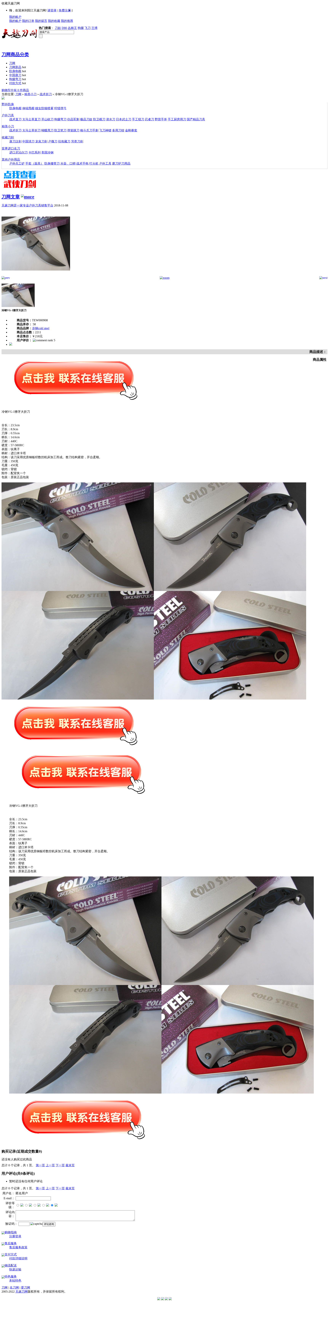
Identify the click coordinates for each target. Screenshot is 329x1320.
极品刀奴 (86, 119)
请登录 (52, 10)
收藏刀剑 (8, 137)
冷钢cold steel (40, 328)
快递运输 (15, 1269)
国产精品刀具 (196, 119)
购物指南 (11, 1232)
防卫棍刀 (99, 119)
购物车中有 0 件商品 (15, 90)
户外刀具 (8, 115)
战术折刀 (46, 94)
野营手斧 (161, 119)
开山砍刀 (47, 119)
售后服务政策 (18, 1247)
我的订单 (28, 20)
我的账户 (15, 16)
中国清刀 (28, 141)
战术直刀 (15, 119)
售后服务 (11, 1243)
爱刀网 (25, 1287)
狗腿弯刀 (15, 79)
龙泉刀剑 (41, 141)
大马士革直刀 (31, 119)
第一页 (40, 1165)
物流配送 (11, 1265)
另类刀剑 (77, 141)
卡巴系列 (34, 152)
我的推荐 (67, 20)
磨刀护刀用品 (121, 163)
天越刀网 (21, 1291)
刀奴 (58, 28)
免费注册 (65, 10)
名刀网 (14, 1287)
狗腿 (81, 28)
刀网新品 (15, 67)
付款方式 (15, 83)
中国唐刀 (15, 75)
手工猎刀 (138, 119)
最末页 (70, 1165)
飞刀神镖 (105, 130)
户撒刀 (52, 141)
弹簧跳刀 (73, 130)
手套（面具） (34, 163)
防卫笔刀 (60, 130)
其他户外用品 (11, 159)
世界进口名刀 (11, 148)
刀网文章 (11, 196)
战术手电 (82, 163)
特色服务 (11, 1276)
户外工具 (105, 163)
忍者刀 (149, 119)
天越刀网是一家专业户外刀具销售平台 (27, 205)
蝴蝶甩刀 (47, 130)
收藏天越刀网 (11, 3)
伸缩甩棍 (28, 108)
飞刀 (88, 28)
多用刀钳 (118, 130)
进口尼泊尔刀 (18, 152)
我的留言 (41, 20)
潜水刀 (110, 119)
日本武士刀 (123, 119)
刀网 (12, 63)
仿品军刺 (73, 119)
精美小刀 (30, 94)
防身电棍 (15, 71)
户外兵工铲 (17, 163)
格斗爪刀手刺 (89, 130)
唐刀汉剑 (15, 141)
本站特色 (15, 1280)
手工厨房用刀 (177, 119)
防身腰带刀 (52, 163)
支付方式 (11, 1254)
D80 (64, 28)
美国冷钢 (47, 152)
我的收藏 (54, 20)
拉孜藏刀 (64, 141)
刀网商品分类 (15, 54)
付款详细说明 (18, 1258)
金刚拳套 (131, 130)
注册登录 (15, 1236)
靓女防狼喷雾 (44, 108)
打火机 (93, 163)
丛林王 (72, 28)
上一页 (50, 1165)
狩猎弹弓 (60, 108)
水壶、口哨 (68, 163)
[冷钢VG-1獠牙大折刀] (36, 275)
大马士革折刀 (31, 130)
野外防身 (8, 104)
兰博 (94, 28)
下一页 (60, 1165)
